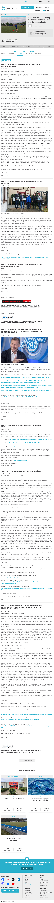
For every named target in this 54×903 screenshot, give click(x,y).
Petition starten (27, 7)
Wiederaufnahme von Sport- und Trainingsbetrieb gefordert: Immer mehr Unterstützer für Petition (21, 322)
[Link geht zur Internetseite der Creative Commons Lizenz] (2, 901)
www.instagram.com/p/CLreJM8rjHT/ (18, 446)
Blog (26, 880)
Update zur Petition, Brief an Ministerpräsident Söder (21, 471)
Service (47, 7)
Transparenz (43, 890)
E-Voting (42, 884)
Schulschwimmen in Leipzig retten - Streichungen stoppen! (40, 799)
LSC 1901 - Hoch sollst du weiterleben (13, 839)
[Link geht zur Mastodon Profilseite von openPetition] (2, 883)
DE (42, 2)
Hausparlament (44, 882)
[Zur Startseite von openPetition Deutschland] (9, 8)
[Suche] (52, 7)
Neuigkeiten (20, 52)
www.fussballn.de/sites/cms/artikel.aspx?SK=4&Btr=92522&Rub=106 (19, 397)
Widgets (42, 879)
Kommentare (29, 52)
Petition (3, 53)
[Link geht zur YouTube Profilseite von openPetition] (13, 883)
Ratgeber (27, 890)
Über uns (27, 877)
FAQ (41, 877)
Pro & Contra (11, 52)
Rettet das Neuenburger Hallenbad (13, 799)
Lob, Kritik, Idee (29, 884)
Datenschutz (43, 894)
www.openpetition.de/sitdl (20, 460)
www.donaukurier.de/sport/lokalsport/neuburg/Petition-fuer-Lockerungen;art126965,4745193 (25, 377)
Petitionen (39, 7)
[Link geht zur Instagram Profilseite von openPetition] (8, 879)
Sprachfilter (48, 2)
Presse (27, 882)
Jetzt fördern (27, 868)
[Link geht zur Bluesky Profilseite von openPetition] (8, 883)
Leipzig (40, 776)
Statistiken (38, 53)
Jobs (26, 879)
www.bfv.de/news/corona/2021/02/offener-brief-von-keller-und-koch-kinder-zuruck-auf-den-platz (26, 577)
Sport (29, 15)
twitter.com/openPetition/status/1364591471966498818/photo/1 (24, 442)
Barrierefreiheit (44, 897)
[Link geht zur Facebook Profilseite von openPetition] (2, 879)
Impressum (43, 895)
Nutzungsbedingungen (46, 892)
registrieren (27, 2)
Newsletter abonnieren (10, 890)
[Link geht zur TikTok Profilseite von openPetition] (13, 879)
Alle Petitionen (28, 892)
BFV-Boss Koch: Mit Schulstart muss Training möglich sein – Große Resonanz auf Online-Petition (20, 751)
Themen (27, 895)
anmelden (34, 2)
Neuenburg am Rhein (13, 776)
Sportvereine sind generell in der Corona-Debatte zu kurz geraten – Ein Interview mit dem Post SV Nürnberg (21, 306)
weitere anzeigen (28, 760)
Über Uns (38, 10)
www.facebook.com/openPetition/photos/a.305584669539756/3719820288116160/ (30, 439)
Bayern (7, 14)
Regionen (27, 897)
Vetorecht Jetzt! (44, 885)
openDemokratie (44, 880)
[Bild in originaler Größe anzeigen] (24, 211)
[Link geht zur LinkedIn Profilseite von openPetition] (18, 879)
